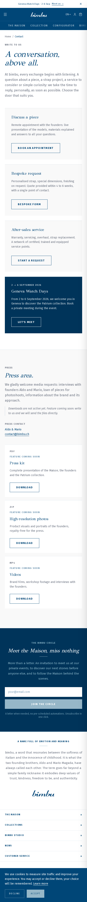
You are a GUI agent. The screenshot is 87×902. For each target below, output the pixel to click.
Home (8, 36)
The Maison (16, 25)
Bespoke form (29, 204)
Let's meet (26, 322)
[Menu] (7, 14)
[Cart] (80, 14)
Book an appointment (36, 147)
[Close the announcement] (81, 4)
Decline (14, 893)
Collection (39, 25)
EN (68, 14)
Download (24, 487)
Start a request (31, 260)
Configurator (64, 25)
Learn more (40, 883)
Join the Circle (43, 704)
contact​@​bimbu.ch (17, 434)
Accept (35, 893)
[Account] (74, 14)
